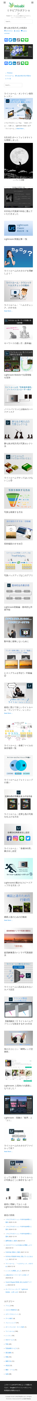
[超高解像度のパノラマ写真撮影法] (18, 938)
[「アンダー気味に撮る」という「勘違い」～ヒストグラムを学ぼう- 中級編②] (18, 659)
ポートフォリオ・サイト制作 (15, 1327)
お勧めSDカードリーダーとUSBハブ (17, 1275)
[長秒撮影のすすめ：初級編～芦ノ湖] (18, 529)
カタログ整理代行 (11, 1310)
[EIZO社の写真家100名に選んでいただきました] (18, 197)
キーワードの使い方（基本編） (18, 343)
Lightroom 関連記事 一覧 (15, 239)
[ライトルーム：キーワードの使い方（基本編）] (18, 329)
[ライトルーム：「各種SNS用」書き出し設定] (18, 834)
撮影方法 (8, 1361)
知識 (7, 1374)
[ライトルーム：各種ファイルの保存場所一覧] (18, 731)
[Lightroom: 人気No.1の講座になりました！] (18, 1070)
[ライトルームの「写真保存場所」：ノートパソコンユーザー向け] (18, 395)
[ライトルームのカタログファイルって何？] (18, 1134)
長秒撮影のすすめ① (13, 544)
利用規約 (7, 1390)
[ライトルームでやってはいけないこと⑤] (18, 463)
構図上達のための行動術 (15, 917)
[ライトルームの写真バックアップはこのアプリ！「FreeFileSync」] (18, 561)
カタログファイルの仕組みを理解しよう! (19, 1245)
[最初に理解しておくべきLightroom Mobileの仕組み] (18, 1194)
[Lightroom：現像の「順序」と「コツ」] (18, 1104)
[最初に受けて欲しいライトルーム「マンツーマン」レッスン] (18, 693)
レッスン (8, 1335)
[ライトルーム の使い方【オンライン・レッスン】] (18, 108)
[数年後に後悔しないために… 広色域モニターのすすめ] (18, 627)
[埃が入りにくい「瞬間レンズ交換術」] (18, 1038)
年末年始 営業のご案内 (13, 1252)
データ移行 (9, 1318)
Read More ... (21, 128)
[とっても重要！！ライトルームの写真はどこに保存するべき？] (18, 1166)
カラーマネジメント (12, 1314)
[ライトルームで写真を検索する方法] (18, 498)
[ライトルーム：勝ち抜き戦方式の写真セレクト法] (18, 429)
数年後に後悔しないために (16, 641)
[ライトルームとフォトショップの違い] (18, 765)
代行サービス (10, 1340)
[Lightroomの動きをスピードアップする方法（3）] (18, 868)
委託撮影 (8, 1352)
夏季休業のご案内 (11, 1241)
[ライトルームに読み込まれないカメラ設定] (18, 972)
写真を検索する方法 (13, 512)
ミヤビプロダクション (20, 1396)
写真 (7, 1344)
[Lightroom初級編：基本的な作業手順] (18, 593)
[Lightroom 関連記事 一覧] (18, 228)
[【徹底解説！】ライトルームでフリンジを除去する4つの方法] (18, 1007)
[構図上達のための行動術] (18, 903)
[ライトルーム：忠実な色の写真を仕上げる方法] (18, 800)
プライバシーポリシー (23, 1387)
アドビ (8, 1305)
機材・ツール (10, 1370)
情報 (7, 1357)
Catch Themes (27, 1398)
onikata (17, 31)
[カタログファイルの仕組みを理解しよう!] (18, 256)
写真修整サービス (11, 1348)
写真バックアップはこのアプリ (18, 575)
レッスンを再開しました (13, 1271)
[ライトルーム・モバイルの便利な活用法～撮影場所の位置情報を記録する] (18, 361)
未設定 (8, 1365)
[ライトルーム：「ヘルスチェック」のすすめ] (18, 291)
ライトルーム (10, 1331)
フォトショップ (11, 1323)
